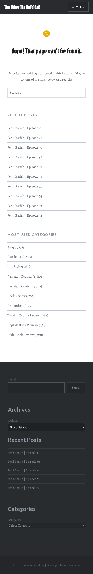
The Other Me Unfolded (22, 7)
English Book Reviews (22, 325)
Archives (13, 420)
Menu (80, 6)
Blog (10, 247)
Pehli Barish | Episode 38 (24, 157)
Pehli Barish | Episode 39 (24, 147)
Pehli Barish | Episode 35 (24, 186)
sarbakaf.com (72, 565)
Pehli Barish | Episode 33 (24, 205)
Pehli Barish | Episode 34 (24, 196)
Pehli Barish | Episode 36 (24, 176)
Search (12, 380)
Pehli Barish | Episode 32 (24, 215)
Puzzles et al (15, 256)
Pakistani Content (20, 286)
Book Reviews (17, 296)
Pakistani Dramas (19, 276)
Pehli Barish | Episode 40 (24, 137)
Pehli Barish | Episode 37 (24, 166)
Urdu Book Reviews (21, 334)
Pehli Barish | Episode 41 (24, 128)
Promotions (15, 305)
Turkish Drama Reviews (24, 315)
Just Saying (15, 266)
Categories (14, 520)
